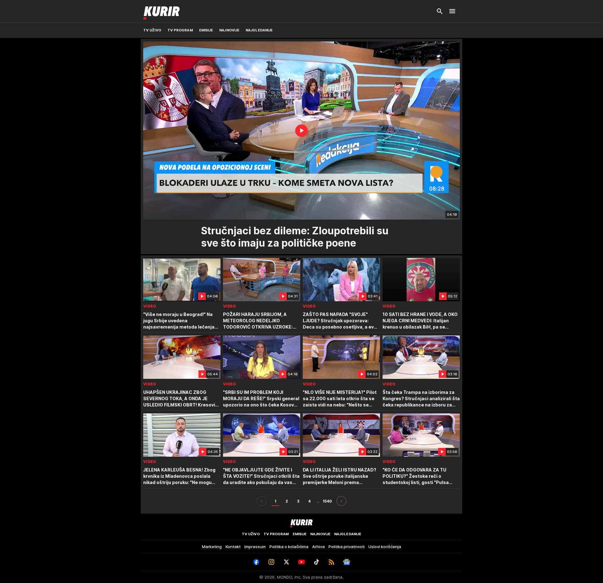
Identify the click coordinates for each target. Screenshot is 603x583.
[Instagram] (271, 562)
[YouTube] (301, 562)
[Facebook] (256, 562)
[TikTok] (316, 562)
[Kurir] (161, 11)
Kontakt (233, 546)
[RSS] (331, 562)
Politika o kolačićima (288, 546)
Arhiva (318, 546)
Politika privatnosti (347, 546)
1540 (327, 501)
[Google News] (346, 562)
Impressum (255, 546)
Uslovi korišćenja (384, 546)
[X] (286, 562)
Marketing (212, 546)
